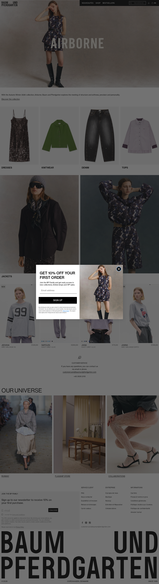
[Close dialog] (119, 269)
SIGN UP (57, 300)
